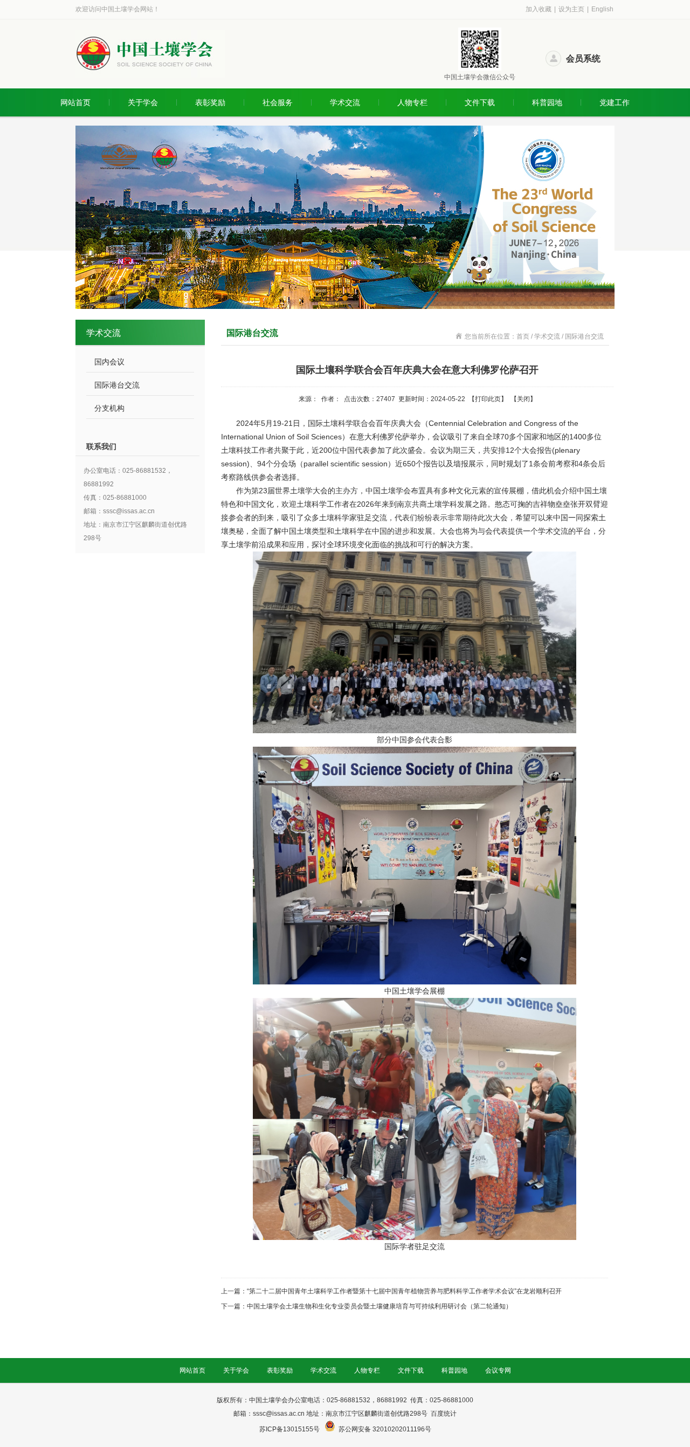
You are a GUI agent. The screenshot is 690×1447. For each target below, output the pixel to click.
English (602, 9)
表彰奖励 (210, 102)
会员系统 (583, 58)
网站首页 (75, 102)
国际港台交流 (117, 385)
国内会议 (109, 361)
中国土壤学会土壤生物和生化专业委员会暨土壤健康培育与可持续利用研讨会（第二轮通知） (379, 1306)
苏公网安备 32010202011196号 (385, 1429)
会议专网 (498, 1370)
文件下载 (480, 102)
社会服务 (278, 102)
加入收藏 (538, 9)
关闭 (523, 399)
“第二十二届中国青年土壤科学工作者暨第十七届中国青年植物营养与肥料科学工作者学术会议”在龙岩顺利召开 (404, 1291)
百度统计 (444, 1413)
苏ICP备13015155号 (290, 1429)
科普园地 (547, 102)
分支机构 (109, 408)
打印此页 (488, 399)
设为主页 (571, 9)
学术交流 (345, 102)
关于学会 (143, 102)
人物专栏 (412, 102)
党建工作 (614, 102)
